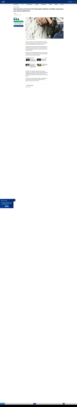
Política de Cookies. (6, 204)
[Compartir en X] (16, 19)
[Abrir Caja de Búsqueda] (75, 1)
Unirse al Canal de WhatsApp (19, 21)
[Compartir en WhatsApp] (18, 19)
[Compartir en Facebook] (14, 19)
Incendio (24, 403)
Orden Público (15, 4)
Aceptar (7, 206)
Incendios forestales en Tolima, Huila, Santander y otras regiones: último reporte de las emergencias (38, 403)
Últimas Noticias (2, 403)
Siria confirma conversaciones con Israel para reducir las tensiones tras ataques (64, 403)
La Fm (15, 13)
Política (22, 4)
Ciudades (50, 4)
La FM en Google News (19, 23)
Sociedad (62, 4)
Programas (70, 1)
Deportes (56, 4)
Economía (36, 4)
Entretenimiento (29, 4)
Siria (53, 403)
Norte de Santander (28, 86)
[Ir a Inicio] (3, 2)
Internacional (43, 4)
